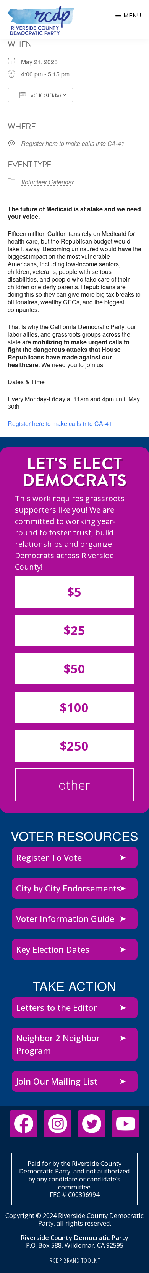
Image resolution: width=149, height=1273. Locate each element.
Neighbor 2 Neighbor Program (58, 1044)
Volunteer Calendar (47, 181)
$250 (74, 745)
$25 (74, 630)
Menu (132, 15)
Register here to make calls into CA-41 (73, 143)
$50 (74, 668)
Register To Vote (49, 857)
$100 (74, 707)
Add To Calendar (46, 95)
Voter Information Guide (65, 918)
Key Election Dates (52, 949)
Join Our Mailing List (56, 1081)
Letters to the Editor (56, 1007)
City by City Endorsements (68, 888)
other (74, 784)
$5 (74, 591)
